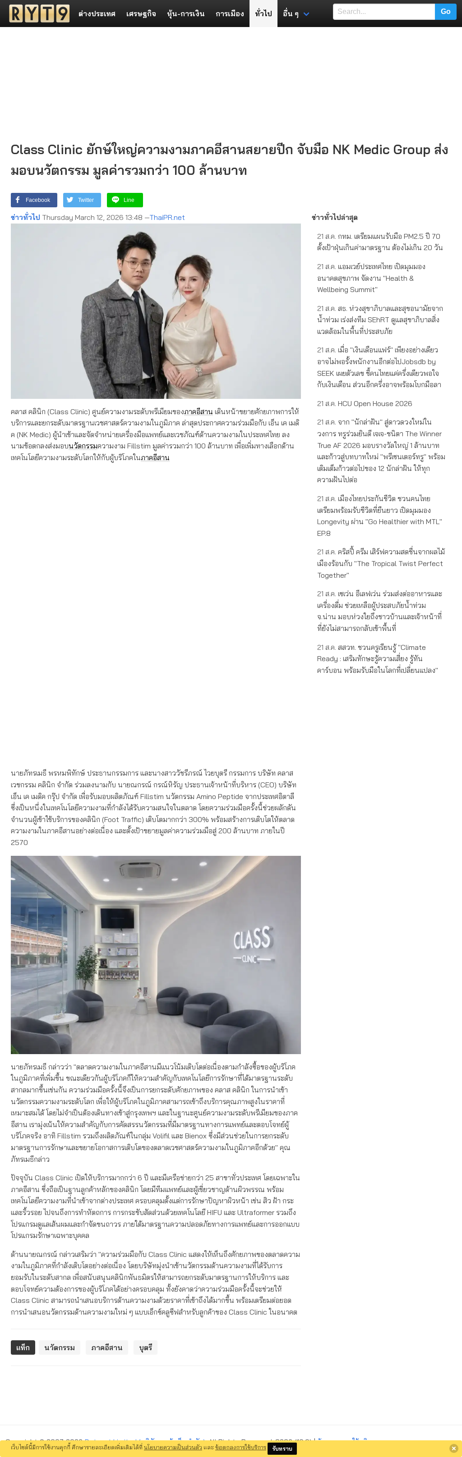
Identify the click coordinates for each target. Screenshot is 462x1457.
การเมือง (230, 13)
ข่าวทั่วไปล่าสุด (335, 217)
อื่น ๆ (291, 13)
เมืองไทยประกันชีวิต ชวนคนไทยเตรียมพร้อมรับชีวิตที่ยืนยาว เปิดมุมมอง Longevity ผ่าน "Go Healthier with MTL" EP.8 (379, 516)
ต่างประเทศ (97, 13)
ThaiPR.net (167, 217)
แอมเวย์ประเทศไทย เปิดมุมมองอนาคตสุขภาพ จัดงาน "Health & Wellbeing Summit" (371, 278)
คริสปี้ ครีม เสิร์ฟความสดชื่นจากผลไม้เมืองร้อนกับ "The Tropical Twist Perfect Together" (381, 563)
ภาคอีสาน (198, 411)
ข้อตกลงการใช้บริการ (240, 1447)
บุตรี (145, 1347)
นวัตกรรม (83, 445)
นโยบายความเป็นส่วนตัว (173, 1447)
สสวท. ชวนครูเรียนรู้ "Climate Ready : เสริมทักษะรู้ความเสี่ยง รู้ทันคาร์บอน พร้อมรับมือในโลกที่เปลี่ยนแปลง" (377, 659)
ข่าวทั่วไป (25, 217)
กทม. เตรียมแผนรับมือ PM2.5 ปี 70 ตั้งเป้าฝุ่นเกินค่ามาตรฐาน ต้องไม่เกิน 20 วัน (380, 242)
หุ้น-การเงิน (186, 13)
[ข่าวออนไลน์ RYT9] (36, 13)
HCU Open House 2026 (364, 403)
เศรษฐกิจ (141, 13)
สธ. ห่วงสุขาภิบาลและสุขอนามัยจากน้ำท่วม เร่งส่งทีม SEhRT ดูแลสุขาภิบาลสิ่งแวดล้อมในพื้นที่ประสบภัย (380, 320)
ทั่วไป (263, 13)
